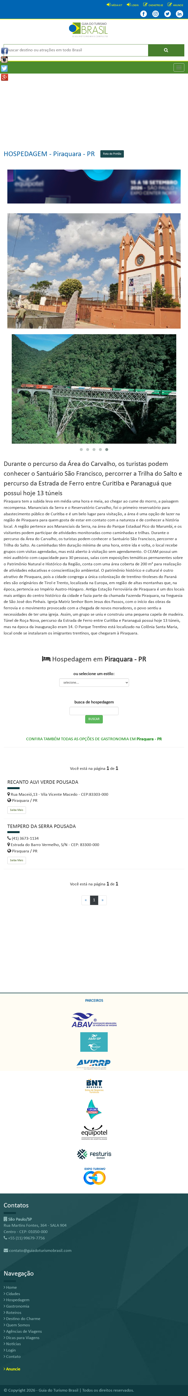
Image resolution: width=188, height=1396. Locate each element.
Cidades (12, 1294)
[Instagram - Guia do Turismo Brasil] (155, 13)
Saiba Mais (16, 810)
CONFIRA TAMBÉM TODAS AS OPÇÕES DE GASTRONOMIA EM (94, 739)
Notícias (13, 1344)
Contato (13, 1356)
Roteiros (13, 1312)
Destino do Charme (22, 1319)
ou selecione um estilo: (94, 674)
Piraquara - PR (74, 154)
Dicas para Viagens (22, 1338)
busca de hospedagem (94, 702)
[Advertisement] (94, 108)
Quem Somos (17, 1325)
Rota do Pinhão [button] (112, 153)
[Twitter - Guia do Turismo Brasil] (167, 13)
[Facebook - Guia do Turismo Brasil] (143, 13)
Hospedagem (17, 1300)
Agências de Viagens (23, 1331)
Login (10, 1350)
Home (11, 1287)
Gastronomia (17, 1306)
